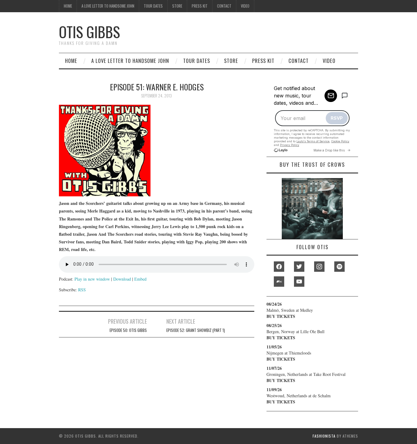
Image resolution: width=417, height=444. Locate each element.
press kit (200, 6)
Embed (140, 279)
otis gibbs (89, 31)
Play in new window (92, 279)
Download (122, 279)
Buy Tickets (281, 316)
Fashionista (324, 436)
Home (68, 6)
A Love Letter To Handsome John (108, 6)
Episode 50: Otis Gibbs (128, 330)
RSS (82, 290)
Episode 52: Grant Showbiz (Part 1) (195, 330)
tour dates (153, 6)
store (177, 6)
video (245, 6)
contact (224, 6)
